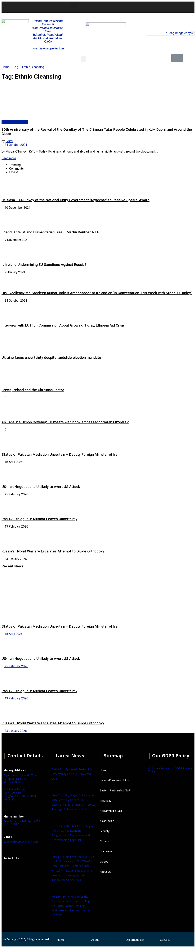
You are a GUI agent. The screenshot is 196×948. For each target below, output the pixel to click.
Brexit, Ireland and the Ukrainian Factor (33, 390)
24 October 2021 (15, 145)
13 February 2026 (16, 698)
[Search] (187, 58)
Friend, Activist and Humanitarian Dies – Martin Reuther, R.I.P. (51, 232)
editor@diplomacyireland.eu (20, 841)
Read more (9, 158)
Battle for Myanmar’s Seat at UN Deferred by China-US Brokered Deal (72, 773)
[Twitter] (144, 6)
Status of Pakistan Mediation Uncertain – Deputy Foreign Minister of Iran (60, 454)
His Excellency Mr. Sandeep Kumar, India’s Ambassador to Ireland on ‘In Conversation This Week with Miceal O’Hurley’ (97, 293)
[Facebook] (8, 867)
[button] (74, 5)
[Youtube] (154, 6)
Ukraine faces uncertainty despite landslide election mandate (51, 357)
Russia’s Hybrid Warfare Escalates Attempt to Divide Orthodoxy (53, 551)
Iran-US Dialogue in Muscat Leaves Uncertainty (39, 519)
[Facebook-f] (133, 6)
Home (6, 67)
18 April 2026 (13, 634)
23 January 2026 (15, 731)
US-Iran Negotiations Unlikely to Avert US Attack (41, 487)
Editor (9, 141)
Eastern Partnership (15, 122)
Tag (15, 67)
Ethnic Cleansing (33, 67)
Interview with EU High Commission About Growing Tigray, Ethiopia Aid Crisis (63, 325)
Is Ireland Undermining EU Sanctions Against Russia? (44, 265)
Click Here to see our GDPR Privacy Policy (170, 770)
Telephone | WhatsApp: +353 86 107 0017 (21, 822)
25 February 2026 (16, 666)
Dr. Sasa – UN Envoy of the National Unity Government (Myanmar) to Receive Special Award (75, 200)
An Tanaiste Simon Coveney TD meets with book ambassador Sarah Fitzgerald (65, 422)
